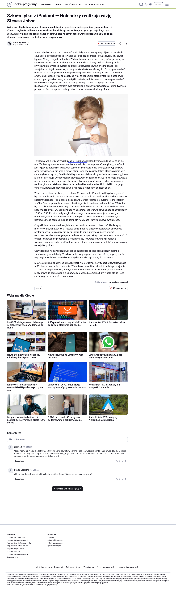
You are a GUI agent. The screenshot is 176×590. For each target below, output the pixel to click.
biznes (38, 288)
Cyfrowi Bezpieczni (94, 4)
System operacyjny (54, 546)
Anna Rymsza (19, 42)
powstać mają (100, 164)
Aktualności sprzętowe (55, 540)
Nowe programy (12, 557)
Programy (46, 4)
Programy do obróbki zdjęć (16, 537)
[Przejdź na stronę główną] (9, 6)
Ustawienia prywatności (128, 567)
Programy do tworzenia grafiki (17, 554)
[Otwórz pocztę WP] (141, 4)
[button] (148, 4)
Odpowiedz (19, 461)
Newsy (58, 4)
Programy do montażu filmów (17, 546)
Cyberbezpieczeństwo (55, 543)
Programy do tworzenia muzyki (17, 540)
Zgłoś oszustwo (73, 4)
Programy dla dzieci (13, 551)
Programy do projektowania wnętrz (19, 543)
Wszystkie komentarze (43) (66, 489)
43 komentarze (108, 43)
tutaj (55, 585)
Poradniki (51, 537)
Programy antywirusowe (15, 549)
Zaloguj (158, 4)
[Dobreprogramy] (27, 4)
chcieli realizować (77, 161)
